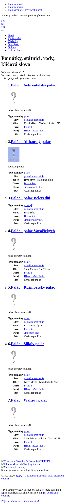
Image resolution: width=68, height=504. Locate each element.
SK (3, 24)
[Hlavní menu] (2, 30)
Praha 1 (28, 127)
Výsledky (13, 41)
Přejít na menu (15, 7)
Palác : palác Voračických (33, 231)
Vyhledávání (14, 38)
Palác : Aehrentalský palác (33, 85)
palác (27, 116)
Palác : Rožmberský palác (33, 287)
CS (3, 21)
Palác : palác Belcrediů (30, 198)
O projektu (13, 44)
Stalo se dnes (14, 50)
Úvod (11, 35)
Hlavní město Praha (34, 130)
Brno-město (30, 183)
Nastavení (19, 501)
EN (3, 27)
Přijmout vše (7, 501)
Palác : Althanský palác (31, 141)
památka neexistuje (34, 119)
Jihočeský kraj (31, 332)
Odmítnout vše (32, 501)
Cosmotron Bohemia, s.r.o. (39, 475)
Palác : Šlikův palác (27, 344)
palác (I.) (28, 205)
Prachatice (29, 329)
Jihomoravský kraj (33, 187)
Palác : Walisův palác (29, 400)
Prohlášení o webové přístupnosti (25, 10)
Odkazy (12, 47)
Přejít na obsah (15, 4)
